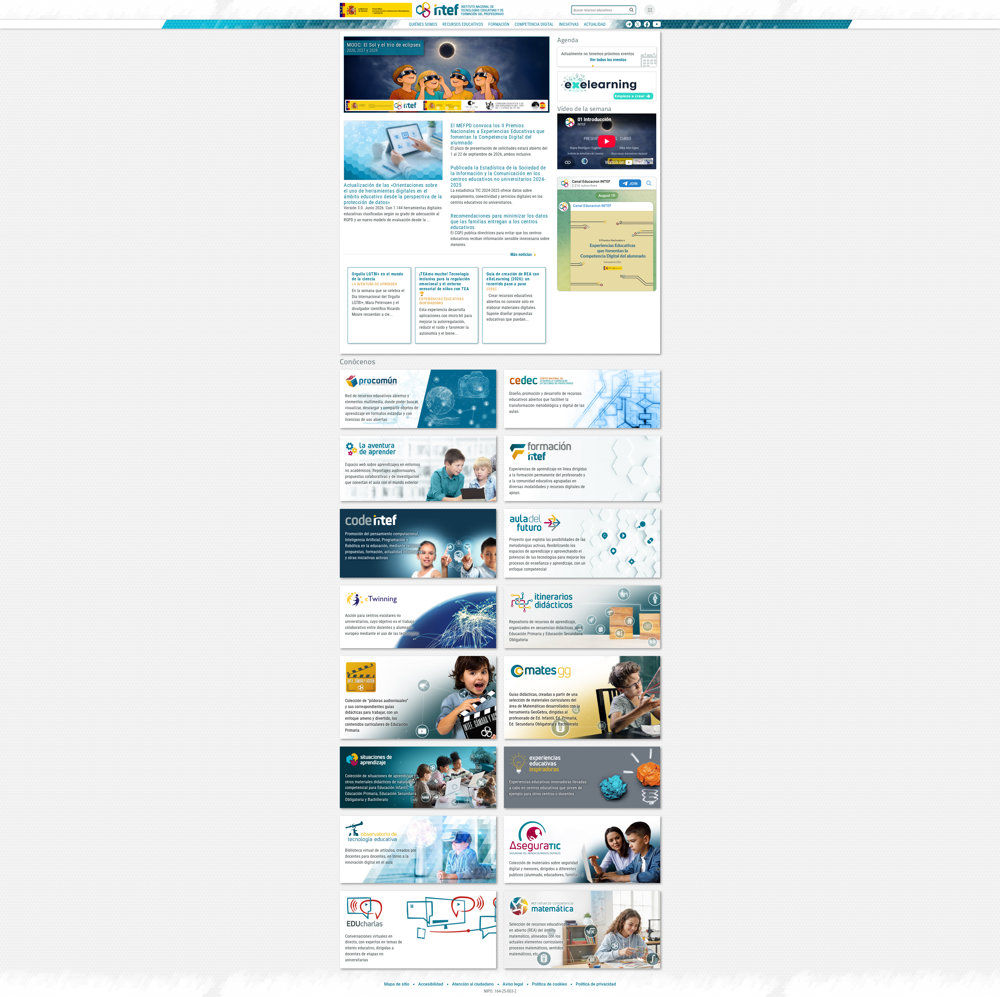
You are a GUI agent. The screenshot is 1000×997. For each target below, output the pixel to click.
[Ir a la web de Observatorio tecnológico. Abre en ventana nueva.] (371, 831)
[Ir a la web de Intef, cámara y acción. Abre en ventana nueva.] (361, 676)
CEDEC (491, 289)
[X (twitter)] (638, 24)
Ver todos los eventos (608, 59)
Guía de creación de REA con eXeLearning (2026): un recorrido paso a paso (512, 279)
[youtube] (656, 24)
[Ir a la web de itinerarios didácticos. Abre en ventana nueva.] (541, 602)
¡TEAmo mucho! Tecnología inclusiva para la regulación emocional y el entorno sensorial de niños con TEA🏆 (444, 284)
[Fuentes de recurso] (649, 9)
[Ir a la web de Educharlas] (364, 911)
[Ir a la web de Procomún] (371, 380)
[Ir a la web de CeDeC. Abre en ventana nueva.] (541, 379)
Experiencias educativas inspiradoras (441, 301)
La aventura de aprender (374, 284)
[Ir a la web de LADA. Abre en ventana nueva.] (371, 448)
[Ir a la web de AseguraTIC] (535, 837)
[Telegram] (629, 24)
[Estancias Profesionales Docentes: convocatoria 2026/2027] (446, 74)
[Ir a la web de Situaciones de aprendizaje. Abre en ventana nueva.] (370, 759)
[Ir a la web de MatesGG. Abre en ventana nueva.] (540, 673)
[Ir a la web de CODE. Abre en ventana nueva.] (371, 519)
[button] (438, 108)
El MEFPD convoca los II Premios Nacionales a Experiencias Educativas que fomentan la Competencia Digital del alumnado (498, 134)
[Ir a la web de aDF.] (535, 522)
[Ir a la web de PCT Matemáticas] (541, 905)
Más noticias (521, 254)
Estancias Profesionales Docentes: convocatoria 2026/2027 (476, 48)
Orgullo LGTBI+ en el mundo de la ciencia (377, 276)
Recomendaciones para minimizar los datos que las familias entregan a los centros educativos (499, 221)
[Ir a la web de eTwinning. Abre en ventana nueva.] (371, 598)
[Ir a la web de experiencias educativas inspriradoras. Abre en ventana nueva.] (535, 762)
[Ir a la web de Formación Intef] (540, 450)
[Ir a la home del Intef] (460, 10)
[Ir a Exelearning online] (606, 86)
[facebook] (646, 24)
